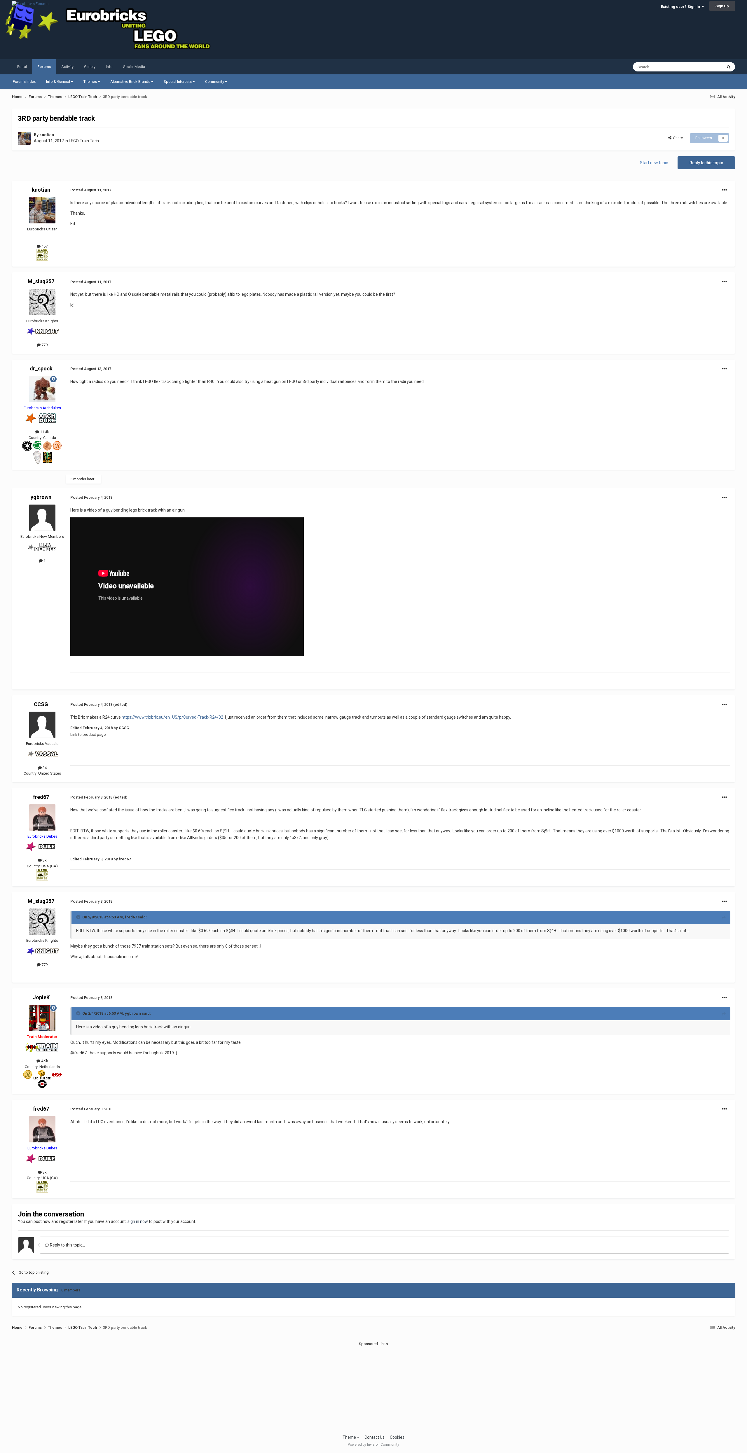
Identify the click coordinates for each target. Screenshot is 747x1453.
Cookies (397, 1437)
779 (44, 345)
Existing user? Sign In (681, 6)
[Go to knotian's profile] (24, 138)
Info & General (58, 81)
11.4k (44, 432)
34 (44, 768)
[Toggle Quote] (78, 917)
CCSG (41, 704)
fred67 (41, 797)
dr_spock (41, 368)
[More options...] (724, 190)
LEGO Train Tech (84, 141)
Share (677, 138)
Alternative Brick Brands (130, 81)
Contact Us (374, 1437)
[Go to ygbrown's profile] (42, 518)
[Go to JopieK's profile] (42, 1018)
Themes (90, 81)
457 (44, 246)
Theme (350, 1437)
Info (109, 66)
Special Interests (178, 81)
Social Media (134, 66)
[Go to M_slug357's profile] (42, 302)
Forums (44, 66)
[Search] (728, 66)
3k (44, 860)
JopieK (41, 997)
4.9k (44, 1061)
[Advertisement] (373, 1388)
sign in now (138, 1221)
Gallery (89, 66)
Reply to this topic (706, 162)
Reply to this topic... (67, 1245)
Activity (67, 66)
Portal (22, 66)
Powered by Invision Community (373, 1445)
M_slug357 (41, 281)
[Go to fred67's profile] (42, 817)
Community (215, 81)
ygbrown (41, 497)
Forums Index (24, 81)
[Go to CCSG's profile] (42, 725)
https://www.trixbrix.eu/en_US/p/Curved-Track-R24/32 (172, 717)
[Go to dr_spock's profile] (42, 389)
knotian (46, 134)
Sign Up (722, 6)
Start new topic (654, 162)
